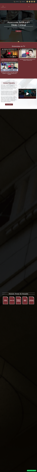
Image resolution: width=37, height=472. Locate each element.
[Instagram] (29, 1)
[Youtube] (32, 1)
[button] (28, 6)
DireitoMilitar (25, 300)
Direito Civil (12, 300)
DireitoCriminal (5, 300)
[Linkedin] (34, 1)
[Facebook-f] (27, 1)
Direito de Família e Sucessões (18, 300)
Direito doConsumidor (31, 300)
